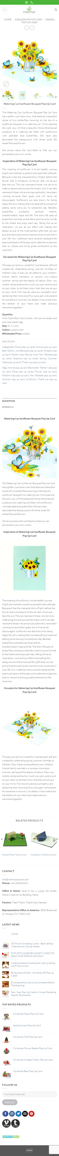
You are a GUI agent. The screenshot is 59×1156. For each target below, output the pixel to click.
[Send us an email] (25, 1114)
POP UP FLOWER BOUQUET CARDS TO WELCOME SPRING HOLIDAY (32, 955)
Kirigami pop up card (28, 19)
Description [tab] (8, 401)
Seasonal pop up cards (25, 358)
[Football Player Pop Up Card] (15, 838)
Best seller (33, 367)
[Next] (52, 60)
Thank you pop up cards (34, 362)
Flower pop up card (45, 371)
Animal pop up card (46, 346)
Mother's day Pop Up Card (24, 354)
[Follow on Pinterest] (31, 1114)
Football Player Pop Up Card (14, 854)
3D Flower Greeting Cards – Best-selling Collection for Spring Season (32, 945)
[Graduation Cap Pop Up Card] (44, 838)
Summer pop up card (13, 379)
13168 (14, 933)
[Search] (56, 9)
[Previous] (6, 60)
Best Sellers (8, 350)
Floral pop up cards (25, 346)
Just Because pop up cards (29, 350)
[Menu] (4, 9)
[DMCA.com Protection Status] (11, 1136)
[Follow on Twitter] (18, 1114)
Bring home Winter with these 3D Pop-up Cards (32, 974)
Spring (43, 358)
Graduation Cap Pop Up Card (43, 854)
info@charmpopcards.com (15, 879)
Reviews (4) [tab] (7, 407)
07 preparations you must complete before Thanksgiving (33, 984)
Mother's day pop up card (15, 375)
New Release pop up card (43, 375)
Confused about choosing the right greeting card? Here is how (33, 964)
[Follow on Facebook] (5, 1114)
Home (8, 19)
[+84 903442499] (32, 2)
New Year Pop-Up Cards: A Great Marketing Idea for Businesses (33, 993)
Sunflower (31, 379)
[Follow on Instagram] (12, 1114)
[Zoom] (6, 84)
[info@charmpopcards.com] (26, 2)
